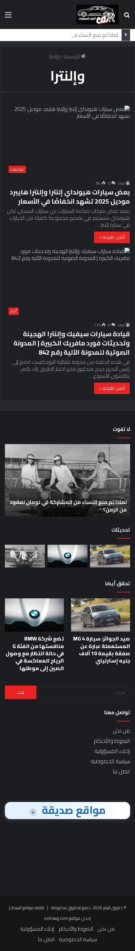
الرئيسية (72, 56)
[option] (67, 480)
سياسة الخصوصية (110, 761)
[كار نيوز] (97, 14)
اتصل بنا (121, 771)
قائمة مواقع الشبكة (27, 908)
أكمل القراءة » (112, 237)
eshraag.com (56, 918)
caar (121, 183)
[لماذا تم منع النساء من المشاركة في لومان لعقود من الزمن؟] (25, 556)
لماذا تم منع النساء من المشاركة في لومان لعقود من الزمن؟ (68, 505)
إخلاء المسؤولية (112, 751)
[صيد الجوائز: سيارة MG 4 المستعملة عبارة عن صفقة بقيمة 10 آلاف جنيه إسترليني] (110, 556)
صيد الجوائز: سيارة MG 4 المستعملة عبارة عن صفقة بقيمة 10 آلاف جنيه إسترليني (101, 649)
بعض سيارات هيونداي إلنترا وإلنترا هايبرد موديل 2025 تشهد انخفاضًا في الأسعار (70, 196)
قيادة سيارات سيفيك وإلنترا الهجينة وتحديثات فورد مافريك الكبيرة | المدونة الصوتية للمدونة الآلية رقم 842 (71, 343)
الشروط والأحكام (112, 741)
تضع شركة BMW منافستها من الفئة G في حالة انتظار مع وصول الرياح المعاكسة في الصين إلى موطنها (35, 653)
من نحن (121, 730)
